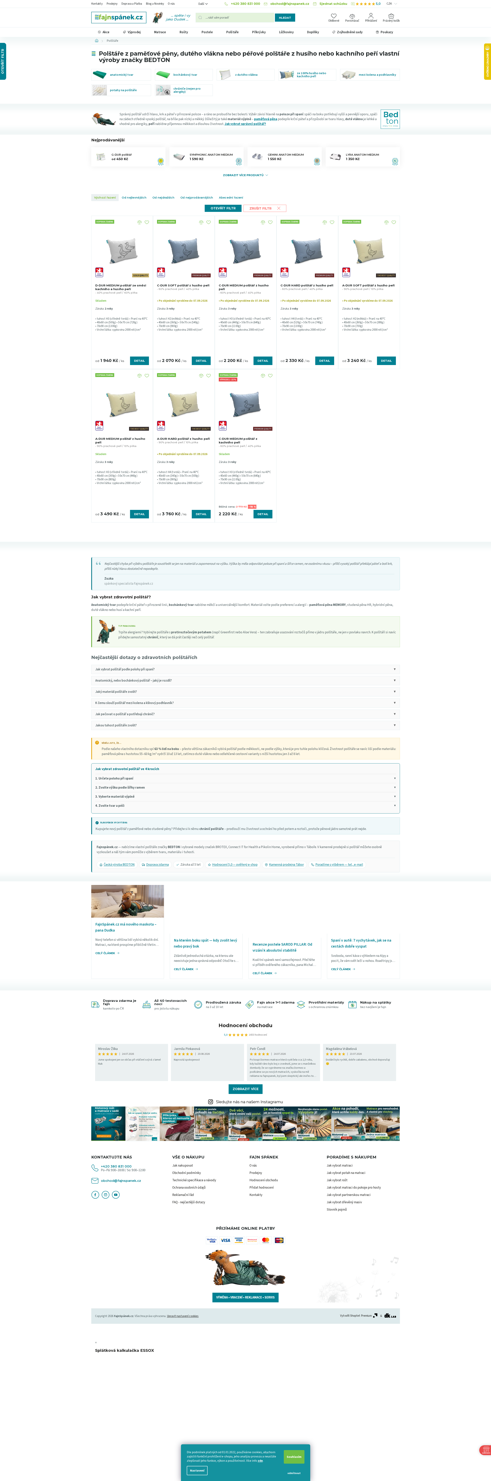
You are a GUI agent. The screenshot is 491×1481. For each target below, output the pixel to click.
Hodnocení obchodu (245, 1025)
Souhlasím (294, 1457)
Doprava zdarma (157, 864)
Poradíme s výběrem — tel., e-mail (339, 864)
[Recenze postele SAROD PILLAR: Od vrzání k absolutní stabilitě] (284, 911)
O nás (171, 4)
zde (260, 1461)
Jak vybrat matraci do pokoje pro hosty (354, 1187)
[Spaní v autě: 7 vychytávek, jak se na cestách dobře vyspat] (363, 909)
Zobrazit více (246, 1089)
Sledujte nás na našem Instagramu (249, 1101)
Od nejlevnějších (134, 197)
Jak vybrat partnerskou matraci (349, 1195)
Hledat (285, 18)
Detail (139, 361)
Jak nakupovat (182, 1165)
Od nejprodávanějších (196, 197)
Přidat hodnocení (261, 1187)
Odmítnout (294, 1473)
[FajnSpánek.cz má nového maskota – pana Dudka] (127, 901)
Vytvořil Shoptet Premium (356, 1316)
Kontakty (97, 4)
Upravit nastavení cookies (183, 1316)
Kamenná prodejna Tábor (286, 864)
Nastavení (197, 1470)
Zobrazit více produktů (243, 175)
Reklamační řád (183, 1195)
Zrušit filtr (260, 208)
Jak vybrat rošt (337, 1180)
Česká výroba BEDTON (119, 864)
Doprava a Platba (131, 4)
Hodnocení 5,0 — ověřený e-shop (235, 864)
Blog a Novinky (155, 4)
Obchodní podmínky (186, 1173)
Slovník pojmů (337, 1209)
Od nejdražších (163, 197)
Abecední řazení (231, 197)
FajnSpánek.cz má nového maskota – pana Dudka (125, 927)
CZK (390, 4)
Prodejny (111, 4)
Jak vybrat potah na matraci (346, 1173)
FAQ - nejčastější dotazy (188, 1202)
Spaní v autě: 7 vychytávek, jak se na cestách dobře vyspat (361, 943)
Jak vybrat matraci (340, 1165)
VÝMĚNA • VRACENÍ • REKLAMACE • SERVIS (245, 1297)
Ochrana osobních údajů (189, 1187)
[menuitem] (103, 32)
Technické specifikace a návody (194, 1180)
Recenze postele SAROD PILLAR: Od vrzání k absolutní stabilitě (282, 947)
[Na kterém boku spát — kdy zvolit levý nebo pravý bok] (206, 909)
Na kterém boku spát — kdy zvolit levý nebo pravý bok (205, 943)
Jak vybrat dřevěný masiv (344, 1202)
